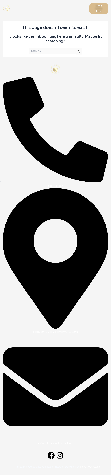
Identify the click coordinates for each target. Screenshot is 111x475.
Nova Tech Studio (90, 466)
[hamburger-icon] (50, 9)
